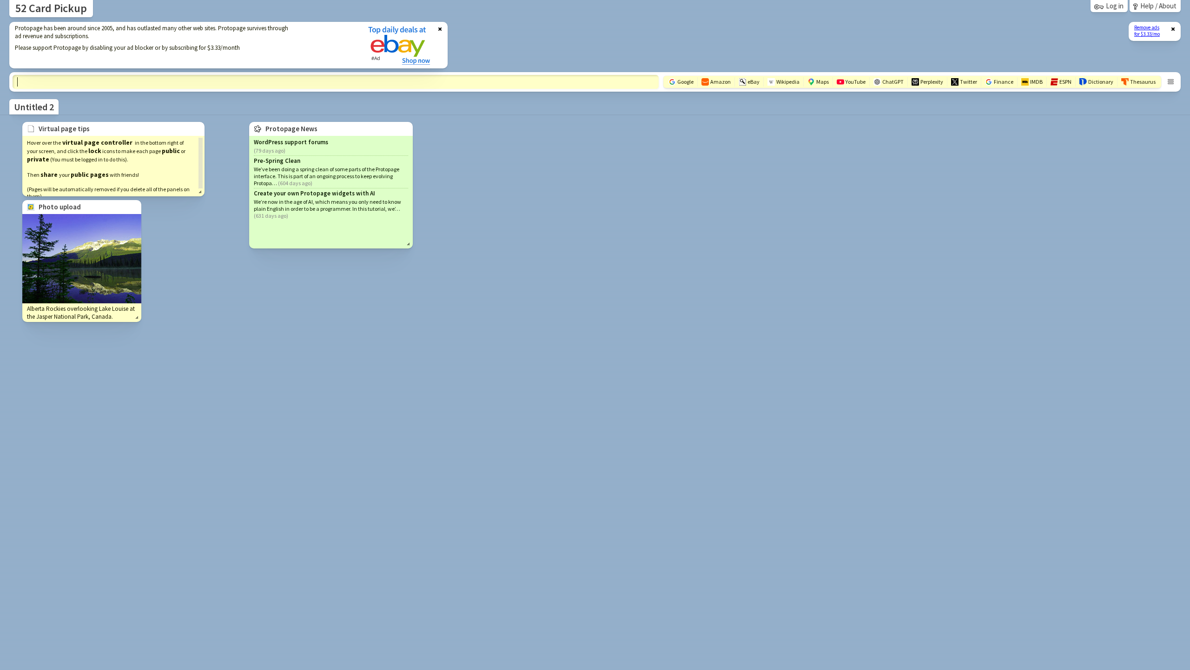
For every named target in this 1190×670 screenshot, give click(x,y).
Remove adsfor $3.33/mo (1147, 30)
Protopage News (291, 128)
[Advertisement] (182, 45)
